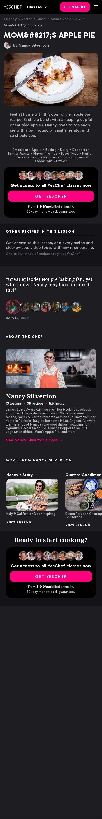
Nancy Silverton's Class (26, 19)
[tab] (13, 307)
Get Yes (75, 7)
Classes (34, 7)
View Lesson (19, 521)
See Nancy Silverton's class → (34, 440)
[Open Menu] (96, 7)
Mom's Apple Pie (64, 19)
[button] (32, 495)
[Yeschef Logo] (13, 7)
